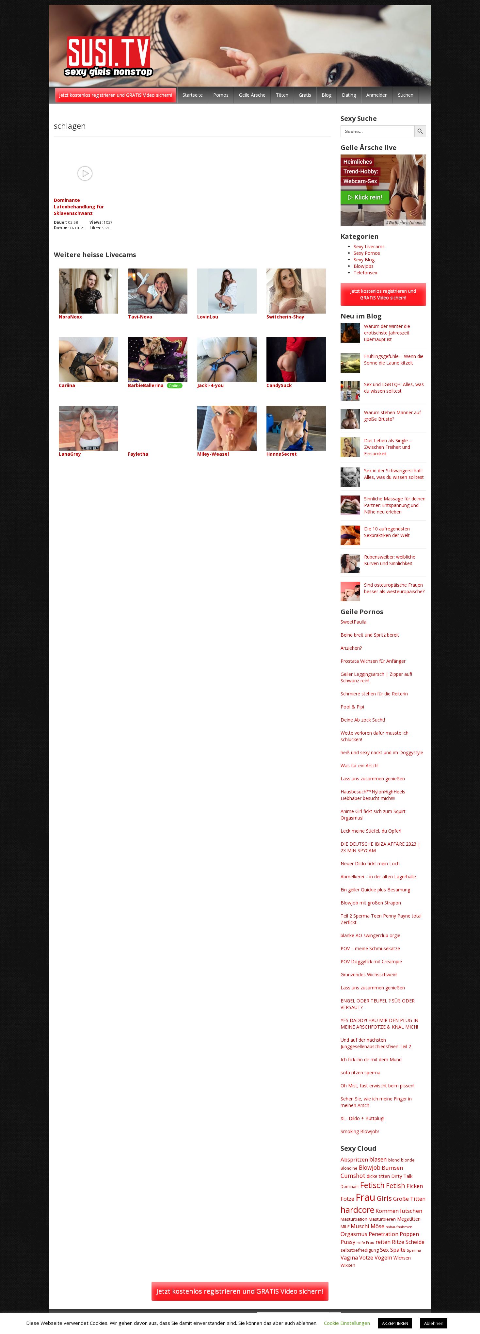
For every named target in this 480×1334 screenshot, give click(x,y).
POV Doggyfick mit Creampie (371, 961)
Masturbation (354, 1219)
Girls (384, 1198)
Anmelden (377, 95)
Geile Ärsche (252, 95)
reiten (383, 1241)
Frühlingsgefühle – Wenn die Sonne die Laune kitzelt (394, 359)
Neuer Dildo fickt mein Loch (370, 863)
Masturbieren (382, 1219)
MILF (345, 1226)
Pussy (348, 1241)
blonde (408, 1160)
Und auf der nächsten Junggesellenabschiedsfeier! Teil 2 (376, 1043)
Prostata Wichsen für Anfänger (373, 661)
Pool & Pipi (352, 707)
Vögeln (383, 1257)
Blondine (349, 1168)
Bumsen (392, 1167)
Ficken (415, 1186)
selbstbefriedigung (360, 1250)
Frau (366, 1197)
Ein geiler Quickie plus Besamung (375, 890)
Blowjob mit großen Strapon (371, 903)
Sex (384, 1249)
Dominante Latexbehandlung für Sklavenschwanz (79, 206)
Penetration (383, 1234)
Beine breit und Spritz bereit (370, 635)
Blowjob (369, 1167)
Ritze (398, 1241)
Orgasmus (354, 1234)
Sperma (414, 1250)
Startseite (193, 95)
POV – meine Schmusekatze (370, 948)
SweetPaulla (353, 622)
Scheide (415, 1241)
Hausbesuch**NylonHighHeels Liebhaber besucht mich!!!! (373, 795)
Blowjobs (364, 266)
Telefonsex (365, 272)
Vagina (349, 1257)
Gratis (305, 95)
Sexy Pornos (367, 253)
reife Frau (365, 1242)
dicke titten (378, 1176)
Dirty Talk (401, 1176)
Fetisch (372, 1185)
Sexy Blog (364, 259)
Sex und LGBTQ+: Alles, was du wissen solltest (394, 387)
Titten (282, 95)
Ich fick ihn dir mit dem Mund (371, 1059)
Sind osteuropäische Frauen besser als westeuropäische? (394, 588)
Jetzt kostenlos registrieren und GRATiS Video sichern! (115, 95)
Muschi (360, 1226)
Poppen (409, 1234)
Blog (326, 95)
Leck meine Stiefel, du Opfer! (371, 831)
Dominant (350, 1186)
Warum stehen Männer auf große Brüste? (392, 415)
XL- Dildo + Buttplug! (362, 1118)
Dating (349, 95)
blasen (378, 1159)
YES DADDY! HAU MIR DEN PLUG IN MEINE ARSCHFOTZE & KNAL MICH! (379, 1023)
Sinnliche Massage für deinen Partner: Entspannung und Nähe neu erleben (394, 505)
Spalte (398, 1249)
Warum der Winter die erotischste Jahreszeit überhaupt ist (387, 332)
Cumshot (353, 1175)
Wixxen (348, 1265)
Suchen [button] (405, 95)
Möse (377, 1226)
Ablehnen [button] (433, 1323)
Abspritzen (354, 1159)
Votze (366, 1257)
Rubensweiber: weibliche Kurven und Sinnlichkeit (389, 560)
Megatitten (409, 1219)
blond (394, 1160)
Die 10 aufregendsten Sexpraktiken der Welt (387, 532)
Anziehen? (351, 648)
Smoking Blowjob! (360, 1131)
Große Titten (409, 1198)
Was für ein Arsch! (359, 765)
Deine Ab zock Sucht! (363, 720)
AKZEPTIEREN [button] (395, 1323)
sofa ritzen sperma (360, 1072)
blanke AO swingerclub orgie (370, 935)
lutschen (411, 1210)
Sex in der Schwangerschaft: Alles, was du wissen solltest (394, 473)
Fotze (347, 1198)
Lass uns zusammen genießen (373, 778)
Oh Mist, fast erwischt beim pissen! (377, 1085)
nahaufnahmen (399, 1227)
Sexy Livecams (369, 246)
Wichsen (402, 1258)
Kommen (387, 1210)
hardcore (357, 1209)
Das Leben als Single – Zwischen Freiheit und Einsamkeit (388, 447)
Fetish (395, 1185)
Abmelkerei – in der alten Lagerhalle (378, 876)
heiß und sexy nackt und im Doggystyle (382, 752)
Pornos (221, 95)
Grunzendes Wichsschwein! (369, 974)
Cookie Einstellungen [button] (347, 1323)
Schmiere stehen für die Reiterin (374, 694)
